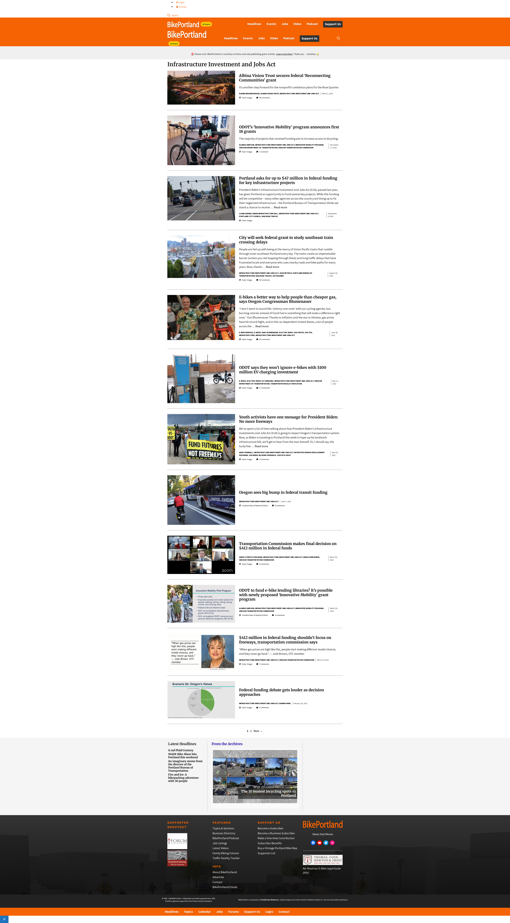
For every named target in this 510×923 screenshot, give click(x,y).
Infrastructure (247, 335)
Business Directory (223, 833)
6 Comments (264, 564)
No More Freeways (267, 455)
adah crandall (246, 452)
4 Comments (280, 615)
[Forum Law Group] (177, 848)
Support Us (333, 24)
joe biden (253, 455)
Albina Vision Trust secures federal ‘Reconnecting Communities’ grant (285, 78)
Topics (188, 912)
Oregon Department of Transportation (258, 147)
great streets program (250, 557)
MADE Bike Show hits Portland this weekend (183, 755)
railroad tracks (270, 216)
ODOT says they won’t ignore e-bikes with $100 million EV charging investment (282, 369)
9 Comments (280, 505)
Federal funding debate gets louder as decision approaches (281, 692)
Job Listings (219, 843)
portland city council (250, 216)
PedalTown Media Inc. (270, 900)
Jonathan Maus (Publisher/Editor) (255, 505)
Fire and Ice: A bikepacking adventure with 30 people (183, 778)
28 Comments (264, 339)
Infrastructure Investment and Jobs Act (299, 93)
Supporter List (266, 853)
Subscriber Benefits (270, 843)
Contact (183, 6)
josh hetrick (285, 273)
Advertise (218, 877)
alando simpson (246, 145)
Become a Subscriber (270, 828)
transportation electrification (286, 384)
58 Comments (264, 280)
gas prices (299, 332)
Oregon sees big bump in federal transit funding (283, 492)
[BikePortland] (187, 35)
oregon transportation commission (295, 147)
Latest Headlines (182, 744)
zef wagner (278, 276)
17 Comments (264, 388)
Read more (280, 207)
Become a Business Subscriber (276, 833)
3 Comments (264, 459)
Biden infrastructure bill (265, 213)
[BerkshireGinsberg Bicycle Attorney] (177, 865)
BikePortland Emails (224, 887)
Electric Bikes (286, 332)
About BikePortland (224, 872)
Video (297, 24)
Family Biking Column (225, 853)
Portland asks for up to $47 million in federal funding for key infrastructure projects (288, 180)
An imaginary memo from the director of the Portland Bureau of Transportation (185, 765)
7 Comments (264, 664)
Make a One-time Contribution (276, 838)
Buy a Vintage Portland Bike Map (277, 848)
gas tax (308, 332)
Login (181, 2)
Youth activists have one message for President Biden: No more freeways (288, 419)
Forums (233, 912)
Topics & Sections (223, 828)
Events (271, 24)
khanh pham (284, 703)
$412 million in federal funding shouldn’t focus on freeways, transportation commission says (285, 640)
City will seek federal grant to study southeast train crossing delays (286, 239)
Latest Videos (220, 848)
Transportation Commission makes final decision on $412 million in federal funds (288, 546)
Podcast (312, 24)
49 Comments (264, 97)
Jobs (285, 24)
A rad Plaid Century (181, 750)
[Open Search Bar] (173, 15)
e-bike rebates (246, 332)
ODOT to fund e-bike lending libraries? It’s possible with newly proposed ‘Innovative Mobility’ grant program (286, 595)
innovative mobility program (309, 145)
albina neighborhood (249, 93)
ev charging (267, 381)
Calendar (204, 912)
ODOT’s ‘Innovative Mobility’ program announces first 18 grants (289, 129)
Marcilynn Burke (311, 557)
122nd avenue (245, 213)
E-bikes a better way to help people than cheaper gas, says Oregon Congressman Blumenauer (287, 299)
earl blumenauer (270, 332)
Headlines (254, 24)
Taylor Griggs (247, 97)
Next (258, 731)
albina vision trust (270, 93)
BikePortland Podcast (225, 838)
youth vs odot (284, 455)
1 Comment (263, 152)
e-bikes (257, 332)
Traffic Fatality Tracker (226, 858)
